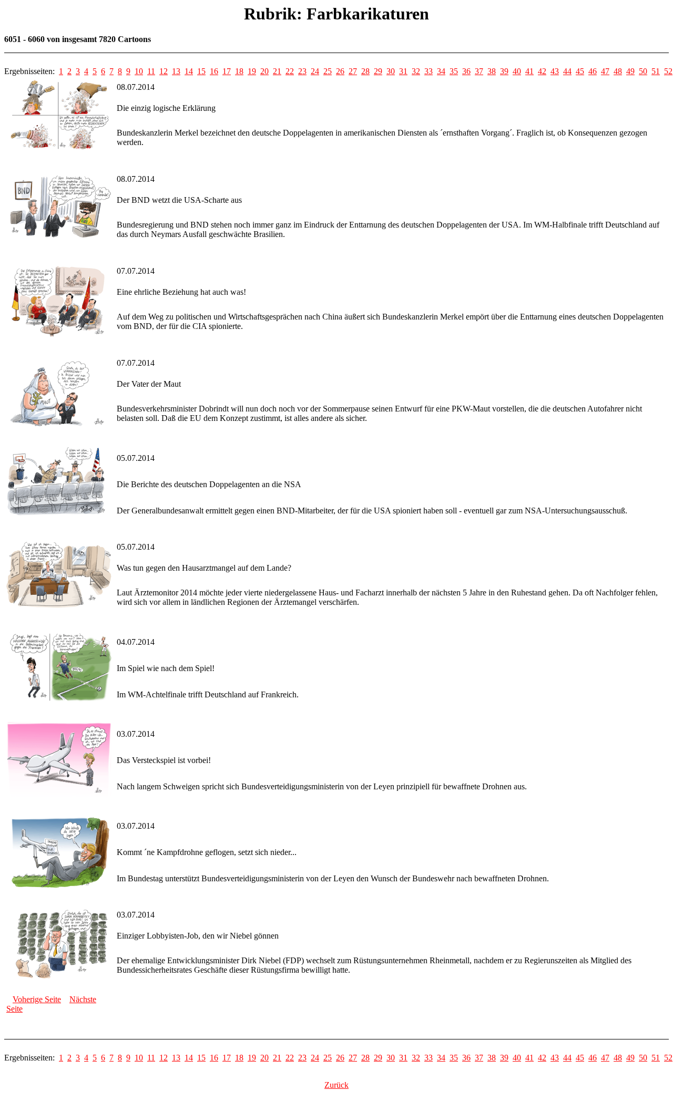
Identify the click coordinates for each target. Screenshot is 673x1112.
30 (390, 71)
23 (302, 71)
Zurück (336, 1084)
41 (529, 71)
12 (163, 71)
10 (139, 71)
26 (340, 71)
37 (479, 71)
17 (226, 71)
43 (554, 71)
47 (605, 71)
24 (315, 71)
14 (189, 71)
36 (466, 71)
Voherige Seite (37, 999)
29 (378, 71)
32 (416, 71)
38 (491, 71)
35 (454, 71)
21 (277, 71)
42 (542, 71)
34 (441, 71)
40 (517, 71)
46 (592, 71)
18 (239, 71)
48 (618, 71)
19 (252, 71)
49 (630, 71)
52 (668, 71)
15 (201, 71)
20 (264, 71)
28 (365, 71)
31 (403, 71)
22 (289, 71)
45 (580, 71)
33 (428, 71)
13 (176, 71)
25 (327, 71)
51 (655, 71)
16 (214, 71)
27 (353, 71)
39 (504, 71)
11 (151, 71)
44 (567, 71)
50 (643, 71)
